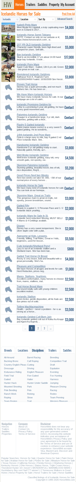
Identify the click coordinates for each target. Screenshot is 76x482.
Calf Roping (33, 361)
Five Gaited (33, 375)
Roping (7, 397)
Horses (5, 426)
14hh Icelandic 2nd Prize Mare (33, 134)
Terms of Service (26, 434)
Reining (30, 394)
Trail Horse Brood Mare (30, 286)
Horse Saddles (65, 472)
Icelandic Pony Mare (28, 64)
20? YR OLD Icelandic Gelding (34, 44)
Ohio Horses (26, 465)
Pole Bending (10, 390)
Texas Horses (9, 463)
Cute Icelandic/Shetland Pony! (33, 246)
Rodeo (53, 394)
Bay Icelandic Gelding (29, 54)
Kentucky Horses (9, 465)
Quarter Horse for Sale (48, 458)
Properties (7, 434)
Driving (30, 368)
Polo (29, 390)
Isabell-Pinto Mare (27, 24)
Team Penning (57, 397)
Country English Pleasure (15, 365)
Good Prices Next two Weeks (33, 175)
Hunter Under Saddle (37, 383)
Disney (21, 225)
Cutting (30, 365)
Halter (30, 379)
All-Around (9, 357)
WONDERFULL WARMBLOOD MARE (51, 468)
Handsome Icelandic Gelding (33, 145)
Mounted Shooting (13, 386)
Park (29, 386)
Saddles (6, 431)
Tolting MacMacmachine (30, 306)
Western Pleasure (59, 401)
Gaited (7, 379)
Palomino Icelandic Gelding (32, 114)
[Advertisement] (38, 339)
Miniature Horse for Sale (63, 460)
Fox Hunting (56, 375)
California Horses (26, 463)
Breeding (54, 357)
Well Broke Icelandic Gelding (33, 155)
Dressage (9, 368)
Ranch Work (10, 394)
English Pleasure (35, 372)
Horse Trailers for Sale (45, 472)
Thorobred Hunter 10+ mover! (16, 468)
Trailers (5, 429)
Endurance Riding (12, 372)
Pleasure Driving (58, 386)
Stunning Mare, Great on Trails (33, 195)
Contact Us (24, 429)
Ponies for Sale (41, 460)
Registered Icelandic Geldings (33, 74)
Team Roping (10, 401)
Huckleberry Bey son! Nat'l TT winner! (20, 470)
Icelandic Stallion (26, 296)
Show (30, 397)
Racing (53, 390)
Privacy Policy (25, 431)
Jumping (54, 383)
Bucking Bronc (11, 361)
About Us (23, 426)
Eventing (54, 372)
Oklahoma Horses (63, 463)
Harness (54, 379)
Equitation (55, 368)
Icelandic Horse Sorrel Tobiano (34, 34)
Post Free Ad (68, 14)
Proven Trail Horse (27, 84)
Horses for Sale (27, 458)
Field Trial (9, 375)
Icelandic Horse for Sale (30, 185)
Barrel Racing (34, 357)
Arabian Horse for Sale (21, 460)
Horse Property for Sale (20, 472)
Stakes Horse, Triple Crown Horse (52, 465)
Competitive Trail (58, 361)
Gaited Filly (23, 205)
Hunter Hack (10, 383)
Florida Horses (44, 463)
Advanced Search (64, 18)
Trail (29, 401)
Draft (52, 365)
